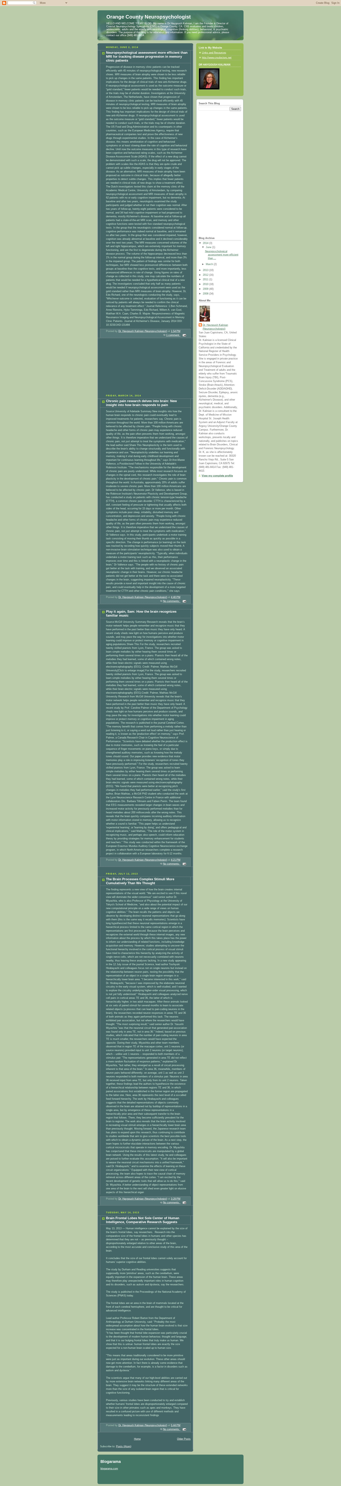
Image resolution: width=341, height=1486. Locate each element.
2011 (206, 279)
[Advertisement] (127, 367)
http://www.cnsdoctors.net (216, 57)
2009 (206, 289)
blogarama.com (109, 1468)
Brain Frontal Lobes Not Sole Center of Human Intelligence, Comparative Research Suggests (142, 1220)
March (210, 264)
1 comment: (173, 335)
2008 (206, 293)
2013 (206, 270)
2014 (206, 243)
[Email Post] (184, 335)
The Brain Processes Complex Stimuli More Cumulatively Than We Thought (140, 881)
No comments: (172, 601)
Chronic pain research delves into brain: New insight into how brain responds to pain (141, 403)
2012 (206, 275)
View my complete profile (217, 475)
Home (137, 1439)
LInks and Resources (214, 52)
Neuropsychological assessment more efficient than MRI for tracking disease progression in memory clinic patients (146, 56)
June (209, 247)
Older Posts (184, 1439)
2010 (206, 284)
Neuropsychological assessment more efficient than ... (221, 255)
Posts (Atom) (123, 1446)
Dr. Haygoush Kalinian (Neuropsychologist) (215, 327)
